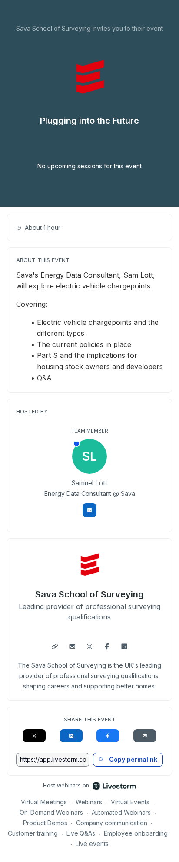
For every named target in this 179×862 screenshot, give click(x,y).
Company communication (112, 822)
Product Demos (45, 822)
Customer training (33, 833)
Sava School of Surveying (89, 594)
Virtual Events (130, 802)
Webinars (89, 802)
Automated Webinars (121, 812)
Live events (92, 843)
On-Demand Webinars (51, 812)
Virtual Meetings (44, 802)
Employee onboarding (136, 833)
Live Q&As (81, 833)
